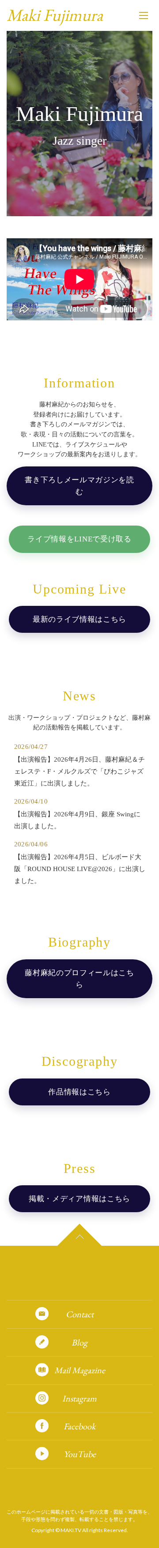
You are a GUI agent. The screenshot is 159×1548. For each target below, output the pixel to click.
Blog (79, 1342)
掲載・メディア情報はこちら (79, 1199)
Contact (80, 1314)
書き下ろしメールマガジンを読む (79, 486)
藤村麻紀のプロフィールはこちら (79, 979)
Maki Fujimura (55, 15)
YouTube (80, 1454)
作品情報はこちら (79, 1092)
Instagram (79, 1398)
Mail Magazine (79, 1370)
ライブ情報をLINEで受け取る (79, 539)
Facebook (79, 1426)
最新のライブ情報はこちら (79, 619)
